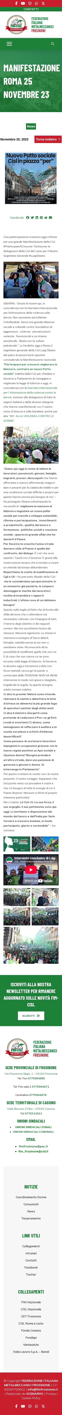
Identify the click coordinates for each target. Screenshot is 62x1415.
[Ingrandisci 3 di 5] (26, 912)
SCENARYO (34, 1394)
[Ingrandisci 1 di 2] (26, 841)
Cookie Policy (31, 1398)
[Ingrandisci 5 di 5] (54, 931)
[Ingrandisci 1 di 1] (54, 266)
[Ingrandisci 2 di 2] (54, 841)
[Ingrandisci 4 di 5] (54, 912)
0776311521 (33, 1113)
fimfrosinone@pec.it (33, 1146)
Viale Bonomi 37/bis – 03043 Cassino (31, 1108)
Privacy (51, 1394)
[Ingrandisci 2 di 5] (54, 892)
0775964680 (36, 1078)
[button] (9, 44)
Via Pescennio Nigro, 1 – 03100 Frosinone (31, 1073)
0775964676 (37, 1095)
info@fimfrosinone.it (43, 1389)
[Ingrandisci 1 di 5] (26, 892)
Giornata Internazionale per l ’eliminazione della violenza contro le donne (30, 392)
